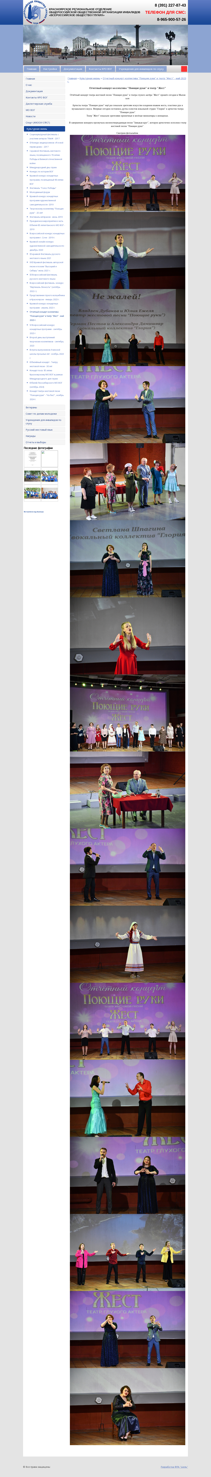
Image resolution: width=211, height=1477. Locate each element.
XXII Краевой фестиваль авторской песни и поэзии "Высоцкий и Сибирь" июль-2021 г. (46, 266)
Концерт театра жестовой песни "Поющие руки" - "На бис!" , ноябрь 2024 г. (47, 395)
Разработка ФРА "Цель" (174, 1466)
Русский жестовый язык (39, 429)
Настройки (50, 68)
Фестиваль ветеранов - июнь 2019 (46, 217)
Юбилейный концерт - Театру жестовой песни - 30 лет (44, 364)
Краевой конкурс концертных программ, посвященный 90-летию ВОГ (46, 179)
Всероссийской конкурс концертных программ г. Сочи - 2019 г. (47, 235)
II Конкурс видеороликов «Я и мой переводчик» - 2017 (46, 144)
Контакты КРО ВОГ (100, 68)
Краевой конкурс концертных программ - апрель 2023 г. (44, 305)
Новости (30, 116)
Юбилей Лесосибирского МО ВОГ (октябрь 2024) (46, 384)
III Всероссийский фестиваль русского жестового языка (43, 276)
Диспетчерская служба (39, 103)
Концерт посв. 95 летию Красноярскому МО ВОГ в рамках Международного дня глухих (46, 374)
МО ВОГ (30, 110)
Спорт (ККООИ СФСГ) (38, 122)
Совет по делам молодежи (41, 413)
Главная (31, 68)
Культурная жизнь (37, 128)
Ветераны (31, 407)
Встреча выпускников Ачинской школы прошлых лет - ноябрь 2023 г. (47, 353)
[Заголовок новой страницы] (35, 23)
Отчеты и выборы (36, 442)
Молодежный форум (40, 192)
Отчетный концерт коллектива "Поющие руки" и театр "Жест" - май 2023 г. (47, 316)
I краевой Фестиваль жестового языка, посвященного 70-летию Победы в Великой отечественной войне (46, 157)
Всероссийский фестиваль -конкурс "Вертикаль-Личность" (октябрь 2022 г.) (47, 287)
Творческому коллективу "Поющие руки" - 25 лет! (46, 210)
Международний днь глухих (43, 167)
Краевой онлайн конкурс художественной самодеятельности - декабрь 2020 (47, 245)
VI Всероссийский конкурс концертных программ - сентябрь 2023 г (46, 329)
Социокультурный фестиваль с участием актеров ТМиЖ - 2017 (45, 136)
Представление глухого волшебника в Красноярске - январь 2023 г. (47, 297)
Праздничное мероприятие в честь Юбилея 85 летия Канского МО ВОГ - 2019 (47, 225)
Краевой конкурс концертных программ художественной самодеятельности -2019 (44, 200)
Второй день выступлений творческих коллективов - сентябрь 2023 (47, 341)
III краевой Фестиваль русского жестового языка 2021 (45, 256)
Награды (31, 436)
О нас (29, 84)
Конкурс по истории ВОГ (41, 171)
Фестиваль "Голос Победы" (43, 188)
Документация (73, 68)
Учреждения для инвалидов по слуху (141, 68)
